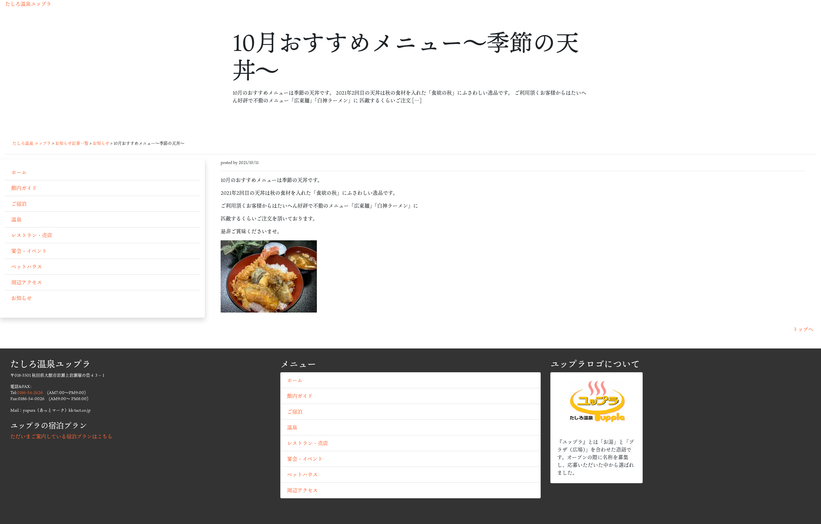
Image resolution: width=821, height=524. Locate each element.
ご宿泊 (19, 204)
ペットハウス (26, 267)
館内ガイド (24, 188)
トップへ (803, 329)
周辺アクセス (26, 282)
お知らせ (21, 298)
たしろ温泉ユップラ (28, 4)
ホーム (19, 172)
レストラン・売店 (31, 235)
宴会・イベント (29, 251)
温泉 (16, 219)
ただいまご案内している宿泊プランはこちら (61, 436)
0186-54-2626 (30, 392)
